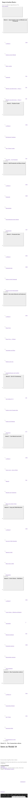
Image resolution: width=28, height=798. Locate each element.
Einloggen (5, 767)
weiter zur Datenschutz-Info (20, 796)
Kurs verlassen (5, 6)
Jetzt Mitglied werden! (9, 769)
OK (12, 796)
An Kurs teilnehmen (5, 765)
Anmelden (3, 766)
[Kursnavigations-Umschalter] (12, 12)
